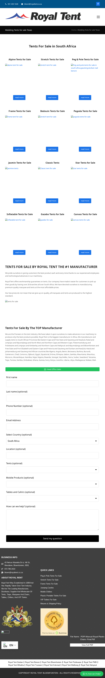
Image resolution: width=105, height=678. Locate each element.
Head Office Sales (54, 369)
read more (19, 97)
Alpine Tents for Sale (20, 59)
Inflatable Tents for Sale (20, 214)
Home (73, 30)
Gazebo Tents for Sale (52, 214)
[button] (98, 17)
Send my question (52, 538)
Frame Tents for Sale (20, 111)
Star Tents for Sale (85, 162)
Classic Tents (52, 162)
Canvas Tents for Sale (85, 214)
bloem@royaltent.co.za (33, 4)
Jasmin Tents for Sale (19, 162)
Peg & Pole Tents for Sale (85, 59)
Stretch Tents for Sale (52, 59)
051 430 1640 (13, 4)
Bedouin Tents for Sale (52, 111)
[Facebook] (98, 4)
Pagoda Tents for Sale (85, 111)
